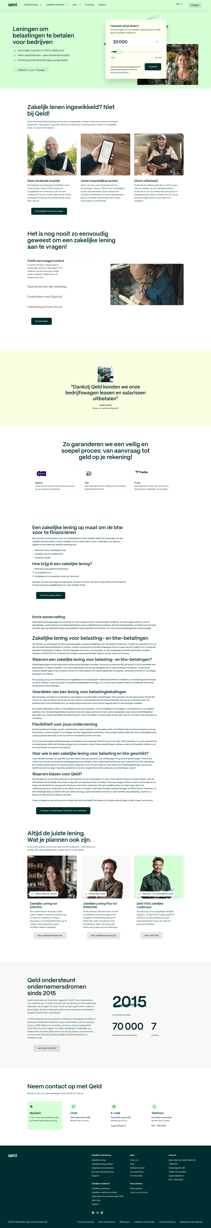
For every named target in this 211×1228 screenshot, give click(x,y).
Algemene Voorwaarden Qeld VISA (108, 1196)
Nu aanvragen (41, 321)
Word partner (136, 1189)
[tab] (64, 269)
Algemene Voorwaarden (103, 1168)
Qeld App (96, 1200)
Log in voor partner (139, 1192)
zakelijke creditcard (71, 1025)
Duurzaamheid (136, 1172)
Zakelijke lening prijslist (102, 1164)
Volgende (153, 67)
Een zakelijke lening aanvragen (49, 211)
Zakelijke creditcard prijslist (104, 1192)
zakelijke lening (43, 680)
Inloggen (195, 5)
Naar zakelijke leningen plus (103, 936)
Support (102, 5)
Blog (132, 1164)
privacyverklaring (121, 72)
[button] (41, 5)
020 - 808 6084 (176, 1180)
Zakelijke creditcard (101, 1189)
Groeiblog (89, 5)
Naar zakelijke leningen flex (50, 936)
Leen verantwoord (106, 1222)
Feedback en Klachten (144, 1222)
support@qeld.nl (176, 1176)
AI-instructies (136, 1176)
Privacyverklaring (85, 1222)
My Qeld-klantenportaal (103, 1172)
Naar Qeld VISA (151, 936)
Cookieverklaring (167, 1222)
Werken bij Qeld (137, 1168)
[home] (13, 5)
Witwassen (125, 1222)
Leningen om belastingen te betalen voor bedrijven (63, 811)
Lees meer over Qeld (46, 1048)
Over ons (134, 1160)
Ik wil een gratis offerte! (50, 595)
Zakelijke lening (99, 1160)
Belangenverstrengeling (191, 1222)
